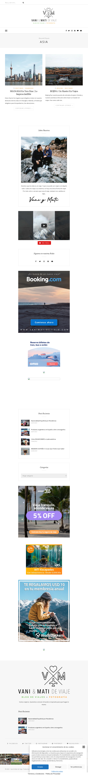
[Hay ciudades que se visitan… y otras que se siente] (16, 759)
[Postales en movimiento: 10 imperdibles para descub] (27, 759)
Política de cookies (57, 771)
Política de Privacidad (53, 774)
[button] (84, 747)
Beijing (60, 88)
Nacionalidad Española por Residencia (43, 421)
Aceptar (40, 767)
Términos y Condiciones (36, 774)
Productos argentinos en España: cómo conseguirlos (48, 430)
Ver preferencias (76, 767)
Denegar (58, 767)
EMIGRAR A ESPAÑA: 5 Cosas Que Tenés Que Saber (47, 449)
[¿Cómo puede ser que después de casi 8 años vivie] (5, 759)
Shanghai (29, 88)
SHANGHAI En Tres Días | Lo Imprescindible (23, 92)
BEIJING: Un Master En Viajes (64, 91)
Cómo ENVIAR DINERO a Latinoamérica (43, 439)
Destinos (19, 88)
